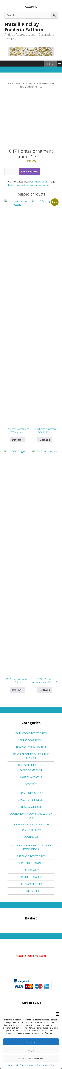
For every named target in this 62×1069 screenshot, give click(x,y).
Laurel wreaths (31, 777)
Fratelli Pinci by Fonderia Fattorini (25, 27)
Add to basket (29, 171)
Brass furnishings (31, 793)
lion (52, 185)
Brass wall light (31, 806)
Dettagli (17, 439)
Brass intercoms (31, 830)
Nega (31, 1050)
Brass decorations (32, 83)
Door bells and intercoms (31, 824)
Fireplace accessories (31, 856)
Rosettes (31, 784)
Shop (18, 83)
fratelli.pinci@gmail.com (31, 955)
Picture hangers (31, 877)
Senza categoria (31, 884)
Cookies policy (33, 1065)
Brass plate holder (31, 799)
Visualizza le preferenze (31, 1058)
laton (46, 185)
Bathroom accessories (31, 733)
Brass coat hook (31, 740)
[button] (57, 1014)
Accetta (31, 1041)
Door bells (31, 836)
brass (11, 185)
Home (11, 83)
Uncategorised (31, 891)
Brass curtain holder (31, 747)
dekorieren (35, 185)
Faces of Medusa (31, 770)
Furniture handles (31, 863)
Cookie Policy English (17, 1065)
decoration (22, 185)
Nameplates (31, 870)
